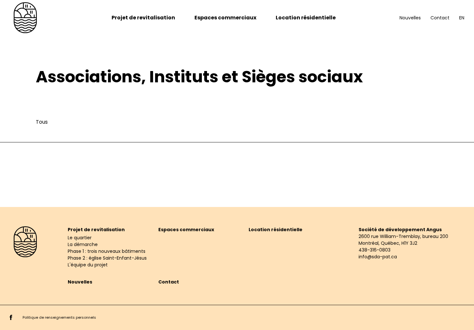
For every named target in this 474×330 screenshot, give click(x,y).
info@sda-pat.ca (378, 256)
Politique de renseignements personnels (59, 317)
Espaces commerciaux (225, 17)
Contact (439, 18)
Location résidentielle (306, 17)
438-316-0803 (374, 250)
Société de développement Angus (400, 229)
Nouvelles (410, 18)
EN (461, 18)
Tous (42, 122)
